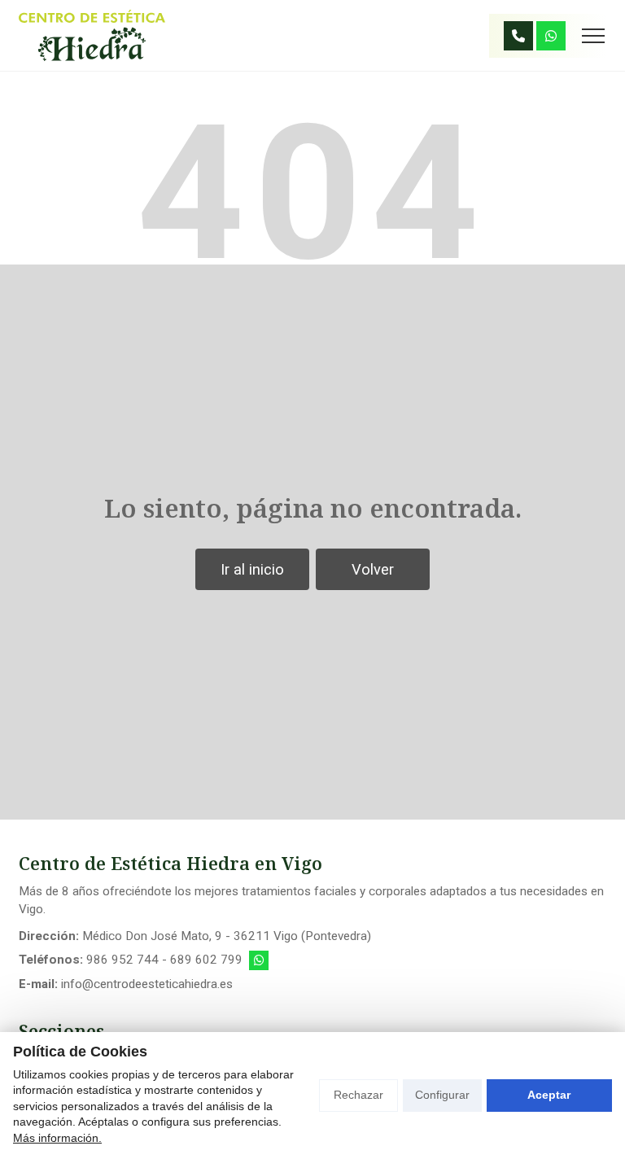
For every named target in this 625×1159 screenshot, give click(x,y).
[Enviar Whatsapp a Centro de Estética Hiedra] (551, 35)
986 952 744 (122, 959)
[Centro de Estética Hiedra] (92, 35)
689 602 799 (206, 959)
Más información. (57, 1137)
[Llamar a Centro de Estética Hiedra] (518, 35)
